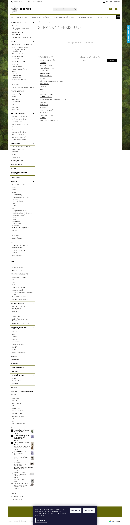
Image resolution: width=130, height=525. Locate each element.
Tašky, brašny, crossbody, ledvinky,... (20, 28)
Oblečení (14, 181)
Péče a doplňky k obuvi (19, 258)
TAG (13, 418)
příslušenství (16, 35)
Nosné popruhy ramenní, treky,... (22, 37)
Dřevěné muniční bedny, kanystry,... (19, 173)
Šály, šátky (15, 347)
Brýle (14, 72)
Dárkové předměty (18, 290)
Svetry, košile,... (17, 316)
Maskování (15, 59)
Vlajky (13, 168)
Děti (12, 262)
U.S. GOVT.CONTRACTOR (19, 424)
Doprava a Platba (102, 17)
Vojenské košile (17, 194)
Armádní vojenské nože (20, 116)
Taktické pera (16, 157)
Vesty (14, 203)
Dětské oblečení (17, 267)
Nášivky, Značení (17, 161)
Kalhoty (15, 208)
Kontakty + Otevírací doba (40, 17)
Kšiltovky (15, 331)
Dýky (13, 129)
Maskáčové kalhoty (18, 215)
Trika (13, 282)
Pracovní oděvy (17, 235)
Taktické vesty (17, 66)
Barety (14, 334)
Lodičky (14, 337)
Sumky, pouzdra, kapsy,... (20, 47)
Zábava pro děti (17, 270)
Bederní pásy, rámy (18, 32)
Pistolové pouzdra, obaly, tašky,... (23, 44)
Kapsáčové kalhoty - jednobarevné (22, 213)
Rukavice (14, 356)
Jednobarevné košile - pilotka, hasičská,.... (21, 198)
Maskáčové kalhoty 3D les (20, 212)
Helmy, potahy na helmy (20, 82)
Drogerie (15, 383)
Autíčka (14, 387)
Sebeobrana (15, 143)
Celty (14, 104)
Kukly (14, 349)
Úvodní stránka (12, 17)
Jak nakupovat (22, 17)
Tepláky (15, 217)
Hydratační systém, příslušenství (18, 50)
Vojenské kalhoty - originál (20, 210)
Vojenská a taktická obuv (20, 245)
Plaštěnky (15, 109)
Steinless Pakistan (18, 416)
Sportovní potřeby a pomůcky (22, 391)
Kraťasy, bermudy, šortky (20, 228)
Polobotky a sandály (19, 250)
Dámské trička (17, 223)
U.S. (13, 421)
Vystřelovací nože (18, 134)
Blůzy (14, 187)
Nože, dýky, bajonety (18, 113)
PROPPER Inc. (16, 408)
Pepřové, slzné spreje (19, 149)
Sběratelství (15, 177)
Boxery (14, 154)
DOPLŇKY (15, 230)
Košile (14, 192)
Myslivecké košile (18, 201)
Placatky (14, 364)
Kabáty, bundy (16, 309)
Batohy (14, 25)
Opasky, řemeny (17, 238)
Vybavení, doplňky (17, 91)
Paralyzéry (15, 152)
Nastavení (41, 520)
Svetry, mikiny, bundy (19, 277)
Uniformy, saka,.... (17, 303)
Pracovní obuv (17, 255)
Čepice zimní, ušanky (18, 344)
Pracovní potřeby (17, 375)
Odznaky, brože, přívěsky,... (21, 299)
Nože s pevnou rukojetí (20, 124)
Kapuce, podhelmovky (19, 352)
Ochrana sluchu (17, 381)
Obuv (12, 242)
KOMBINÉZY (15, 225)
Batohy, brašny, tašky (19, 22)
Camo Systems (17, 403)
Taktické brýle (17, 74)
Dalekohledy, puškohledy (20, 79)
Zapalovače (15, 371)
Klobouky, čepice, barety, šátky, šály (20, 327)
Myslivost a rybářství (19, 274)
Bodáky (14, 127)
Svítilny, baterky (17, 53)
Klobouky (15, 339)
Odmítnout (75, 510)
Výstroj (14, 41)
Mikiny (14, 205)
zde (44, 515)
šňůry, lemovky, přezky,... (20, 61)
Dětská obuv (16, 265)
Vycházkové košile (18, 196)
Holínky (14, 253)
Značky (13, 395)
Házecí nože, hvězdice (19, 140)
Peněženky (15, 360)
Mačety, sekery (17, 121)
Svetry (14, 189)
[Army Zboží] (21, 9)
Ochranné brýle (17, 75)
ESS (13, 406)
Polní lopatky (16, 84)
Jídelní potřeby (17, 94)
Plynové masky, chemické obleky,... (23, 87)
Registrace (117, 1)
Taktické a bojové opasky (20, 69)
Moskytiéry (16, 107)
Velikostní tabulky (85, 17)
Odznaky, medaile (17, 165)
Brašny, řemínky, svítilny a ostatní (21, 319)
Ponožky (15, 233)
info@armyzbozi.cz (18, 496)
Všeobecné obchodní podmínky (64, 17)
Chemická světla (17, 56)
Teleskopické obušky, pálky (21, 146)
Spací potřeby (16, 99)
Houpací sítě (16, 102)
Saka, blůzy (16, 311)
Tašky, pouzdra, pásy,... (19, 287)
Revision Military (17, 411)
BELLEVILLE (15, 398)
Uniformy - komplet (18, 306)
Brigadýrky (16, 342)
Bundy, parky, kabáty (19, 184)
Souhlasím (88, 510)
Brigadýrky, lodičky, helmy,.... (21, 323)
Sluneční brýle (17, 77)
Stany (14, 96)
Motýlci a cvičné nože (19, 137)
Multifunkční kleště (19, 132)
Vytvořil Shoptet (115, 521)
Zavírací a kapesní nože (19, 119)
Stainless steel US (18, 413)
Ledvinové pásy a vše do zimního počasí (22, 293)
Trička (14, 219)
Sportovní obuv (17, 247)
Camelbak (15, 400)
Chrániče (15, 64)
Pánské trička (16, 221)
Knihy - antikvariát (18, 367)
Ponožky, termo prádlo (20, 296)
